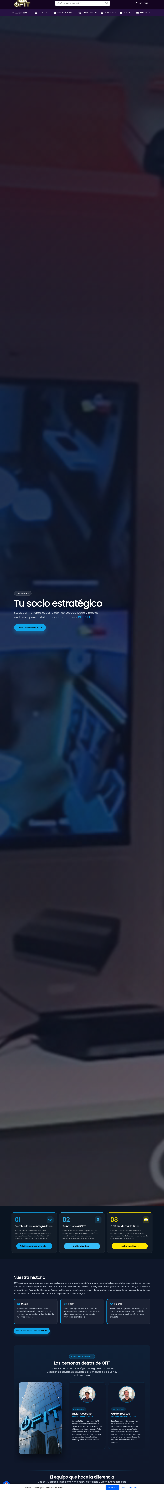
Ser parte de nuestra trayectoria (30, 1331)
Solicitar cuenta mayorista (33, 1246)
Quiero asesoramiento (28, 627)
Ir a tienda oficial (81, 1246)
